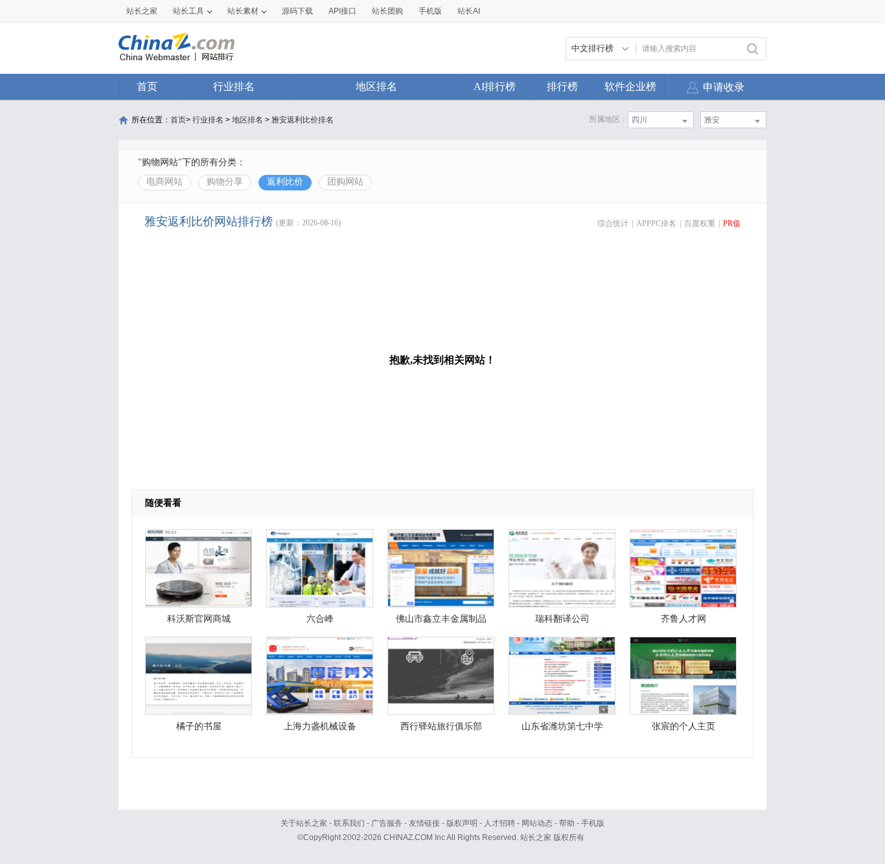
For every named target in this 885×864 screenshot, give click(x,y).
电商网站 (164, 182)
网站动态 (537, 823)
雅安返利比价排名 (302, 119)
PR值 (732, 223)
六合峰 (320, 619)
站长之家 (141, 11)
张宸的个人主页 (683, 726)
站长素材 (243, 11)
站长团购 (387, 11)
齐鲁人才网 (683, 619)
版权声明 (461, 823)
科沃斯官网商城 (199, 619)
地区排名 (376, 86)
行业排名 (234, 86)
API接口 (342, 11)
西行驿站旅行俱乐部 (441, 726)
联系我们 (349, 823)
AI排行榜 (495, 86)
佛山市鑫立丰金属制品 (441, 619)
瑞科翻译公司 (562, 619)
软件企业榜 (630, 86)
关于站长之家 (304, 823)
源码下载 (297, 11)
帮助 (567, 823)
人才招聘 (499, 823)
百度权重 (699, 223)
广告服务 (386, 823)
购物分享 (225, 182)
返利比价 (285, 182)
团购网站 (345, 182)
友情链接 (424, 823)
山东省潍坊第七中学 (562, 726)
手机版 (592, 823)
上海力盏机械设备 (320, 726)
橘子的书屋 (199, 726)
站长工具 (188, 11)
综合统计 (612, 223)
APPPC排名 (656, 223)
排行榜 (562, 86)
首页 (147, 86)
